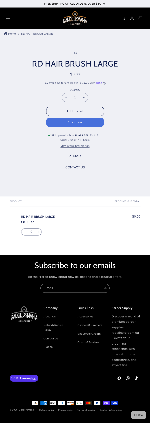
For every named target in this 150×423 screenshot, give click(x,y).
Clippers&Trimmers (90, 325)
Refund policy (47, 410)
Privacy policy (66, 410)
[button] (8, 18)
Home (12, 33)
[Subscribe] (105, 288)
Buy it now (75, 122)
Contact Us (51, 338)
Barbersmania (27, 410)
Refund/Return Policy (53, 327)
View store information (75, 146)
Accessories (85, 316)
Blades (48, 347)
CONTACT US (75, 167)
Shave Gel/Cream (89, 333)
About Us (50, 316)
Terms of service (86, 410)
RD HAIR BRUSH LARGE (37, 33)
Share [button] (77, 156)
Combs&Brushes (88, 342)
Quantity (75, 90)
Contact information (111, 410)
